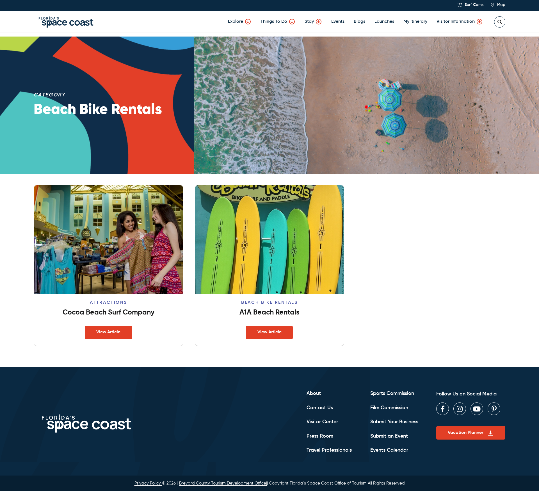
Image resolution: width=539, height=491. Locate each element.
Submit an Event (389, 436)
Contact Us (320, 407)
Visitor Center (322, 421)
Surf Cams (473, 5)
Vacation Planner (465, 433)
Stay (309, 21)
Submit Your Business (394, 421)
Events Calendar (389, 450)
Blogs (359, 21)
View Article (108, 332)
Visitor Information (456, 21)
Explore (235, 21)
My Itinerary (415, 21)
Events (337, 21)
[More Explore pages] (248, 21)
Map (500, 5)
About (314, 393)
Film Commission (389, 407)
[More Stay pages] (318, 21)
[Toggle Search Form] (499, 22)
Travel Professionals (329, 450)
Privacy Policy (148, 483)
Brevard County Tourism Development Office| (223, 483)
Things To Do (274, 21)
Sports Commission (392, 393)
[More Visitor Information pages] (479, 21)
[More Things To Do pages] (292, 21)
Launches (384, 21)
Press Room (320, 436)
